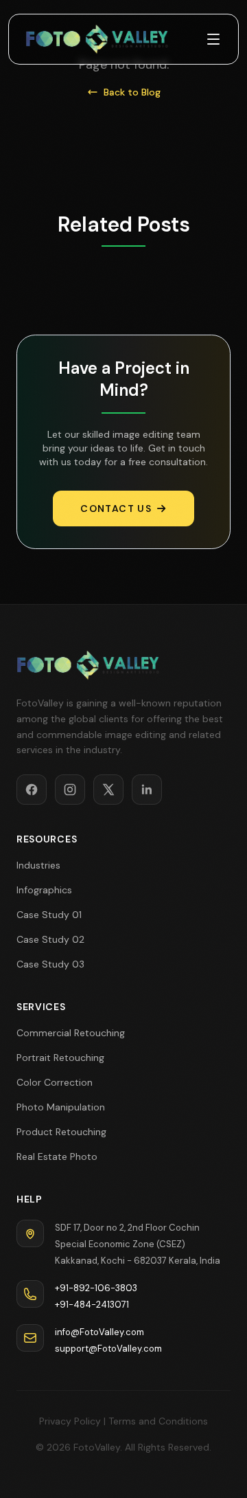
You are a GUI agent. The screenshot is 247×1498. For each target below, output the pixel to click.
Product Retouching (61, 1132)
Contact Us (116, 508)
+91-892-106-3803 (96, 1288)
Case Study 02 (50, 939)
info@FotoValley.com (99, 1332)
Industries (38, 865)
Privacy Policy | (72, 1421)
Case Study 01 (49, 914)
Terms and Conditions (158, 1421)
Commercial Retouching (70, 1033)
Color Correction (54, 1082)
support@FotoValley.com (108, 1348)
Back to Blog (132, 92)
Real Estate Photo (56, 1156)
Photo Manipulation (60, 1107)
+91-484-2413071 (92, 1304)
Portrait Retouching (60, 1057)
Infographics (44, 890)
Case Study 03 (50, 964)
